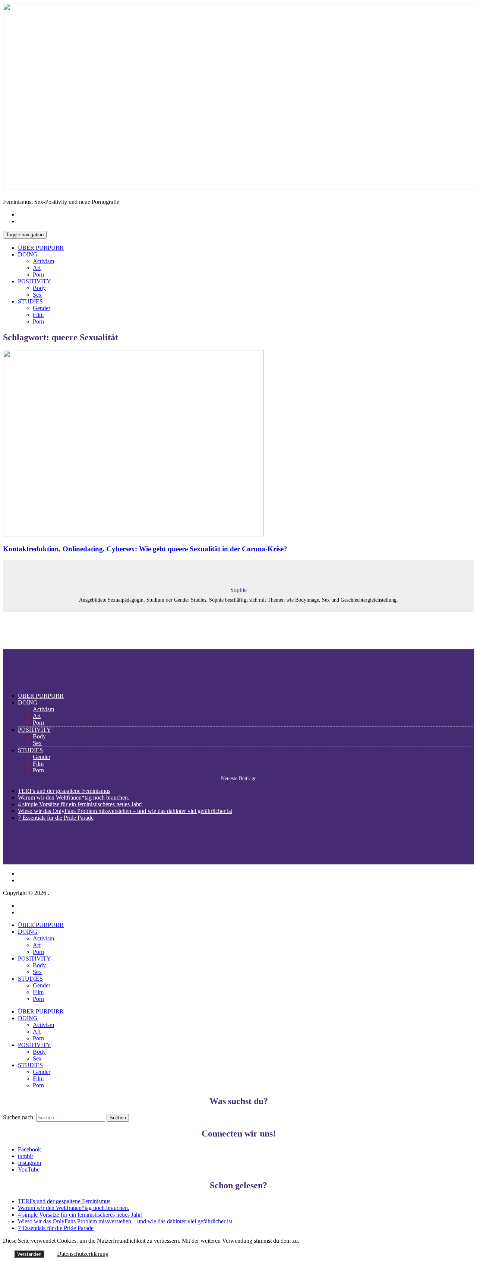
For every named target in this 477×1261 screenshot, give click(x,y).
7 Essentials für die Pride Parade (56, 817)
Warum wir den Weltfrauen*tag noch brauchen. (73, 797)
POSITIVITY (34, 281)
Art (37, 268)
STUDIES (30, 301)
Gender (41, 308)
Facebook (29, 1149)
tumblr (25, 1156)
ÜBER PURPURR (41, 248)
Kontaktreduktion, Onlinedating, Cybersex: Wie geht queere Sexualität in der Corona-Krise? (145, 549)
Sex (37, 294)
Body (39, 288)
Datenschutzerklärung (82, 1254)
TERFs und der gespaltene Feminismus (64, 791)
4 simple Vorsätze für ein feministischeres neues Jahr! (80, 804)
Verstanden (29, 1254)
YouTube (29, 1169)
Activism (43, 261)
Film (38, 315)
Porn (38, 274)
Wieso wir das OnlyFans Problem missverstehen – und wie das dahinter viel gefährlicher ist (125, 811)
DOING (28, 254)
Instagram (29, 1163)
